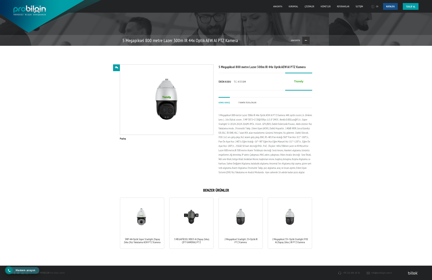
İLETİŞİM (359, 6)
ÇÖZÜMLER (309, 6)
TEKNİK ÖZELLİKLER (247, 102)
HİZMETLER (326, 6)
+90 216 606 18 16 (351, 272)
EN (377, 6)
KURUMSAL (293, 6)
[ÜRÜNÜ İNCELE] (142, 223)
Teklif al (410, 6)
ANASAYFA (277, 6)
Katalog (390, 6)
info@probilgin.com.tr (381, 272)
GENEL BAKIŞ (224, 102)
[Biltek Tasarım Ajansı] (412, 273)
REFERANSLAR (343, 6)
